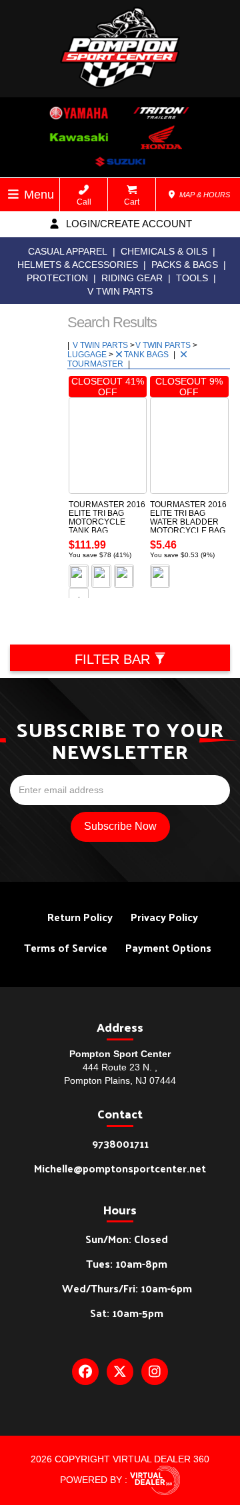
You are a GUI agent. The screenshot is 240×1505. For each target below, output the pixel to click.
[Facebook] (85, 1371)
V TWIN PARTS (120, 291)
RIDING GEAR (132, 278)
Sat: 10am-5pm (126, 1312)
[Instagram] (154, 1371)
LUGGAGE (88, 354)
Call (84, 202)
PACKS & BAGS (184, 264)
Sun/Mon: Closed (126, 1238)
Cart (131, 202)
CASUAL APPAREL (67, 251)
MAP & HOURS (203, 195)
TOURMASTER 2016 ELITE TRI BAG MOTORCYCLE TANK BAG (107, 518)
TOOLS (192, 278)
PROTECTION (57, 278)
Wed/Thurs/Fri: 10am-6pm (127, 1288)
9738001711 (120, 1143)
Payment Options (168, 947)
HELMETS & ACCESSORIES (77, 264)
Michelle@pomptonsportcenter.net (120, 1168)
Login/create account (127, 223)
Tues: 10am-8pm (126, 1263)
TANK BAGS (147, 354)
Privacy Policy (164, 916)
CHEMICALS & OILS (164, 251)
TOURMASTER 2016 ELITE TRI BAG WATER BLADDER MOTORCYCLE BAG (188, 518)
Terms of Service (65, 947)
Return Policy (80, 916)
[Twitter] (120, 1371)
